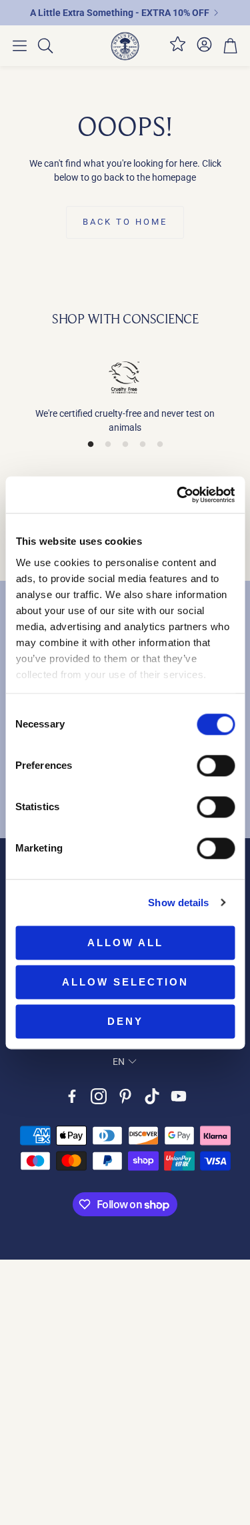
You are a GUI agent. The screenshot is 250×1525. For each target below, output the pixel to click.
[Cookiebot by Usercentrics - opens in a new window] (178, 494)
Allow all (125, 942)
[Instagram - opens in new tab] (99, 1096)
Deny (125, 1021)
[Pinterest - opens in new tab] (125, 1096)
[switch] (216, 765)
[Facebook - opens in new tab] (72, 1096)
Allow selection (125, 982)
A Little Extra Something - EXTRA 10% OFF (119, 12)
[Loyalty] (178, 49)
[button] (20, 46)
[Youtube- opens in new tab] (179, 1096)
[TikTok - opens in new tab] (152, 1096)
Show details (178, 902)
